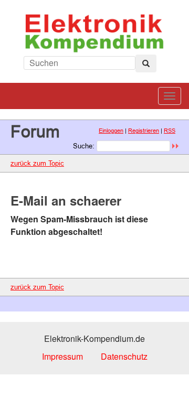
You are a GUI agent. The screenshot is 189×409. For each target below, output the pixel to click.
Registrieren (143, 130)
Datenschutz (124, 356)
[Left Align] (145, 63)
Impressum (62, 356)
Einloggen (111, 130)
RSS (169, 130)
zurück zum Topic (37, 163)
